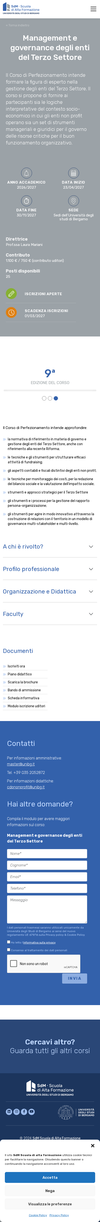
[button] (92, 1145)
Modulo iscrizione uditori (26, 706)
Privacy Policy (59, 1215)
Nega (50, 1191)
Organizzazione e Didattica (39, 591)
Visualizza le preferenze (50, 1204)
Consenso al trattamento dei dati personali (38, 950)
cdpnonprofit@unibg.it (26, 787)
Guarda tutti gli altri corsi (50, 1046)
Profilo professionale (31, 569)
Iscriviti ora (16, 666)
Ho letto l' (33, 942)
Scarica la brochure (23, 682)
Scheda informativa (23, 698)
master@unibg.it (21, 764)
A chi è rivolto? (23, 546)
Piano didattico (20, 674)
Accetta (50, 1177)
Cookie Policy (38, 1215)
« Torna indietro (17, 25)
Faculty (13, 614)
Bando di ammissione (24, 690)
